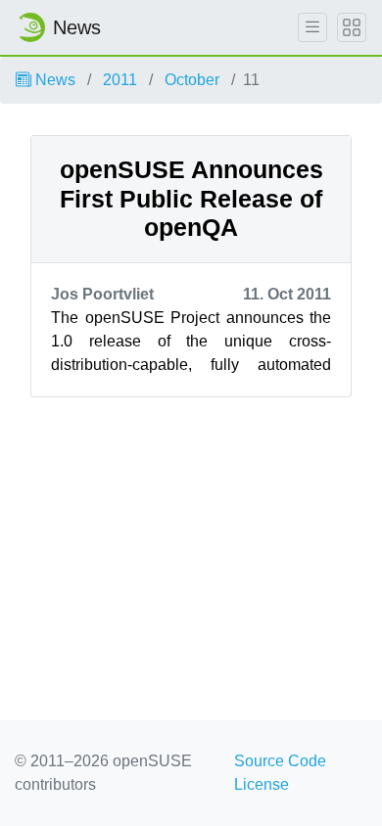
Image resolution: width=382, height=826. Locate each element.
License (261, 784)
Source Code (280, 761)
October (192, 79)
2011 (120, 79)
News (53, 79)
